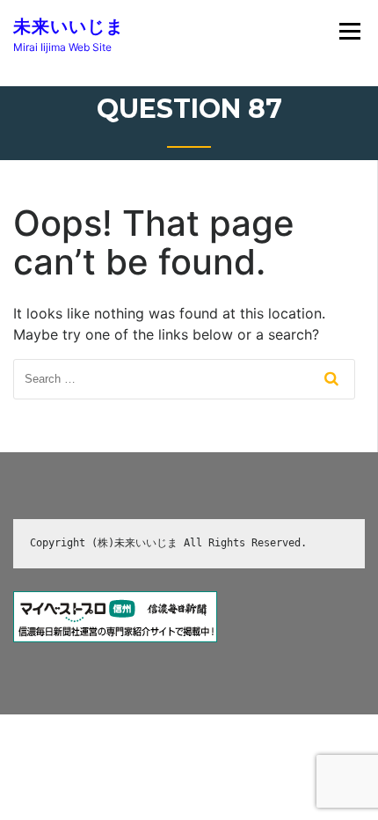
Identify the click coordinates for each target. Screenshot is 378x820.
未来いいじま (68, 26)
